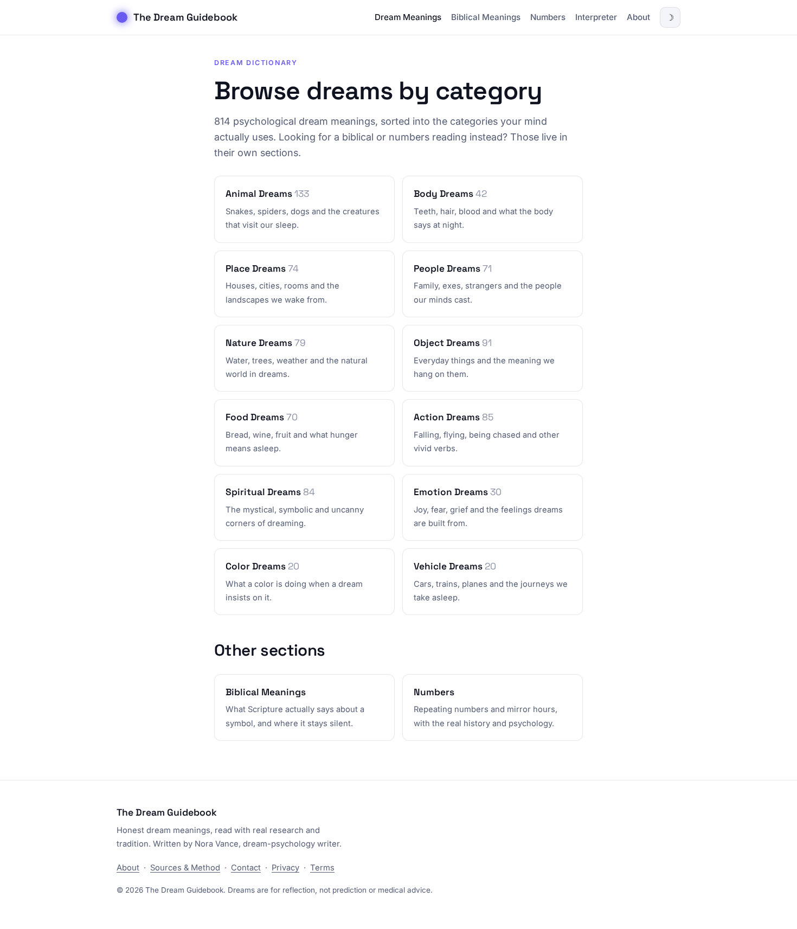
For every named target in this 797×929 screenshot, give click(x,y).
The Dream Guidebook (185, 17)
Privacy (285, 868)
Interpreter (596, 17)
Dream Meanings (408, 17)
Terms (322, 868)
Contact (246, 868)
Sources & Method (185, 868)
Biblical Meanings (485, 17)
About (638, 17)
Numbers (547, 17)
